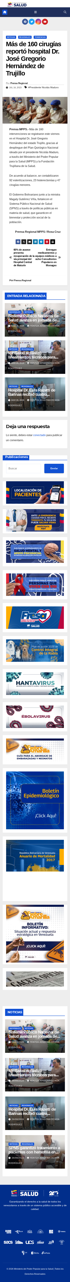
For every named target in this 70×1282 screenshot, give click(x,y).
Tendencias (40, 37)
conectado (39, 435)
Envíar (54, 468)
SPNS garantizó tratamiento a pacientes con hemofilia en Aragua (34, 1152)
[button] (65, 12)
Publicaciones (16, 457)
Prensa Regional (19, 83)
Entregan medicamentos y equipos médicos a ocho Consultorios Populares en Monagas (46, 257)
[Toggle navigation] (35, 12)
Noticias (11, 37)
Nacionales (14, 312)
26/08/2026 (18, 1042)
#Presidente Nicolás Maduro (43, 87)
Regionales (25, 37)
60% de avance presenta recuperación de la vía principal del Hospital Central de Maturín (24, 257)
